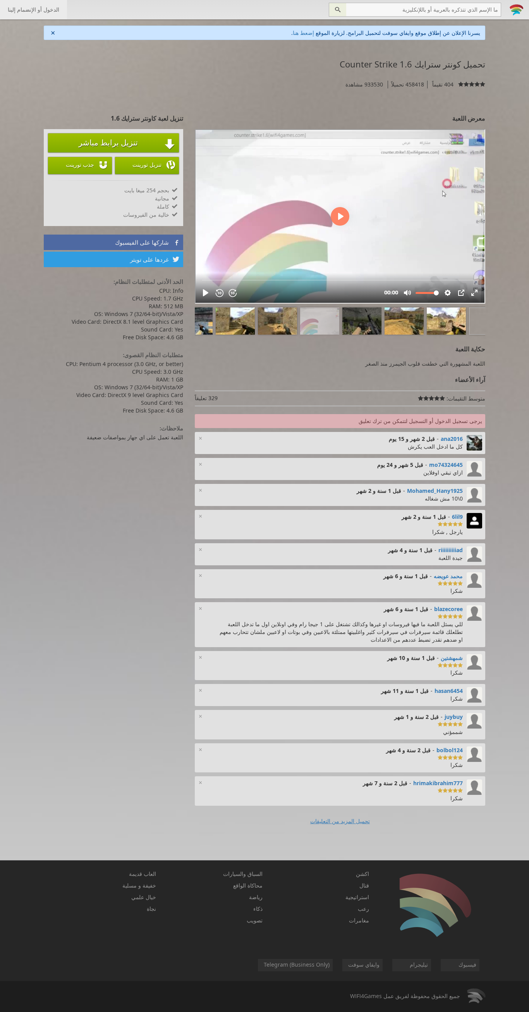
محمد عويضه (448, 576)
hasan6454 (449, 690)
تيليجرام (419, 964)
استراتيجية (357, 897)
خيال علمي (143, 897)
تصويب (255, 920)
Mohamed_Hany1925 (435, 490)
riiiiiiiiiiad (450, 550)
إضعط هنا (303, 32)
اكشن (362, 873)
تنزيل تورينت (153, 165)
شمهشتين (452, 657)
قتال (364, 885)
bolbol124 (449, 750)
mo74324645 (446, 464)
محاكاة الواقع (248, 885)
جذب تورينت (87, 165)
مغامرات (359, 920)
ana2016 (452, 438)
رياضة (256, 897)
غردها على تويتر (154, 259)
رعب (363, 908)
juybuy (454, 716)
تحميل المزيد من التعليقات (340, 821)
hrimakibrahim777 (438, 783)
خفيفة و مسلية (139, 885)
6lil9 (457, 516)
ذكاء (258, 908)
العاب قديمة (142, 873)
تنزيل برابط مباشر (127, 143)
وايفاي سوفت (364, 964)
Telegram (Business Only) (297, 964)
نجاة (151, 908)
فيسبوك (467, 964)
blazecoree (448, 609)
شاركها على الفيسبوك (147, 242)
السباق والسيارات (243, 873)
